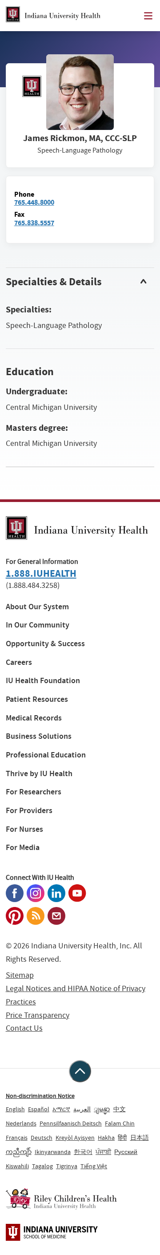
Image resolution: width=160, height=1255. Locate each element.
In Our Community (37, 625)
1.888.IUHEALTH (41, 573)
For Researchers (33, 792)
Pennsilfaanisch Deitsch (71, 1123)
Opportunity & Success (45, 643)
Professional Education (46, 755)
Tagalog (42, 1166)
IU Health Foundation (43, 680)
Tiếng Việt (93, 1166)
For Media (23, 847)
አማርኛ (61, 1109)
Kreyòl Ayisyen (75, 1138)
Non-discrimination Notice (40, 1096)
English (15, 1109)
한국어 (83, 1152)
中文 (119, 1109)
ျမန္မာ (102, 1109)
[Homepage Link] (53, 15)
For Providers (29, 810)
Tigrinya (66, 1166)
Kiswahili (17, 1166)
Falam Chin (120, 1123)
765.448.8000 (34, 202)
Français (17, 1138)
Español (38, 1109)
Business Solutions (39, 736)
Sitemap (20, 975)
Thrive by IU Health (39, 773)
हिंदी (122, 1138)
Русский (125, 1152)
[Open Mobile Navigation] (148, 16)
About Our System (37, 606)
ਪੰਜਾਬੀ (103, 1152)
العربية (82, 1109)
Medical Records (34, 718)
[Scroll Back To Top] (80, 1071)
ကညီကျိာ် (19, 1152)
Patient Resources (37, 699)
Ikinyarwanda (53, 1152)
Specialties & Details (54, 282)
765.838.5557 (34, 222)
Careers (19, 662)
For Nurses (24, 829)
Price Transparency (37, 1015)
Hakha (106, 1138)
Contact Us (24, 1028)
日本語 (139, 1138)
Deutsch (41, 1138)
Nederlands (21, 1123)
